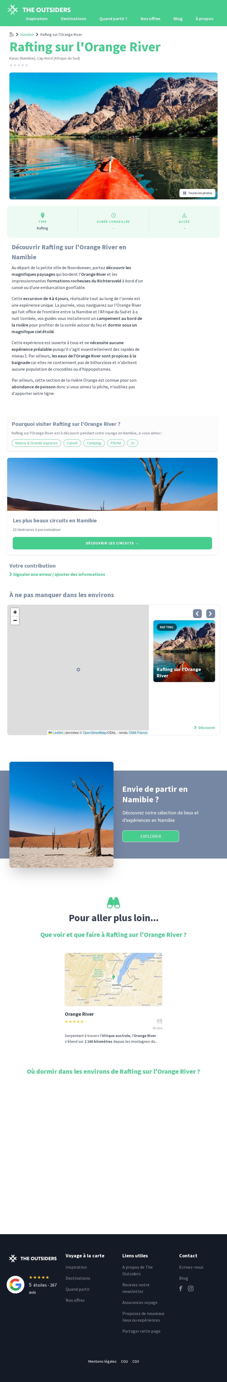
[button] (15, 612)
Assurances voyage (140, 1302)
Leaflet (57, 732)
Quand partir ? (113, 18)
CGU (124, 1361)
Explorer (150, 836)
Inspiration (37, 18)
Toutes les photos (200, 193)
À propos (204, 18)
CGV (135, 1361)
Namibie (27, 34)
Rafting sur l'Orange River (61, 34)
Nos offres (150, 18)
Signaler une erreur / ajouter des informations (59, 574)
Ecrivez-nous (191, 1267)
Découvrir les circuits (112, 543)
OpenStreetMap (95, 732)
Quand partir (78, 1289)
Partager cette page (141, 1331)
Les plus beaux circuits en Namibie (55, 520)
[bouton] (197, 613)
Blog (178, 18)
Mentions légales (102, 1361)
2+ (133, 442)
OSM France (138, 732)
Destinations (73, 18)
